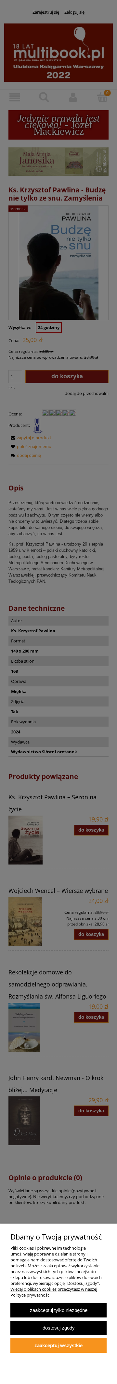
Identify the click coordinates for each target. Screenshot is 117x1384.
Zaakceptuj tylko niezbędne (58, 1310)
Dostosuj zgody (59, 1328)
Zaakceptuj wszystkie (58, 1345)
